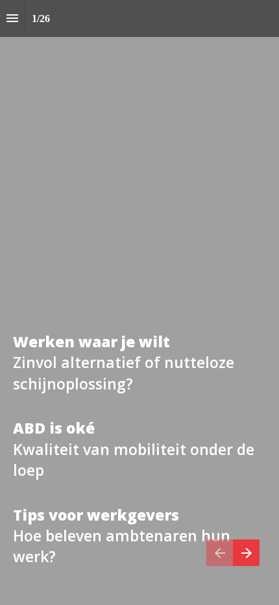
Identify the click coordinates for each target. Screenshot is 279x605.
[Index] (12, 18)
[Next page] (246, 552)
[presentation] (139, 302)
